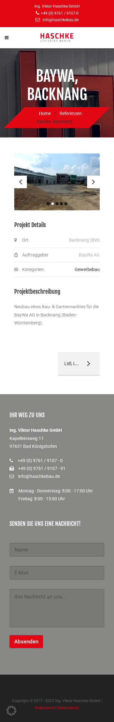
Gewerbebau (87, 269)
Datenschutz (68, 708)
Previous (20, 182)
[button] (11, 710)
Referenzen (70, 113)
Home (44, 113)
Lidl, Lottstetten (76, 363)
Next (93, 182)
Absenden (26, 641)
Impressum (44, 708)
